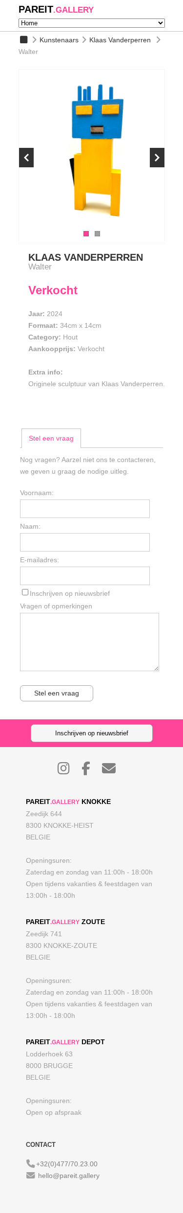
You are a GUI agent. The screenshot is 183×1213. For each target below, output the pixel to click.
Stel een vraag (51, 438)
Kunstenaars (59, 40)
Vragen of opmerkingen (56, 606)
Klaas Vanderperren (120, 40)
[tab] (51, 438)
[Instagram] (69, 771)
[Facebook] (90, 771)
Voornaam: (37, 493)
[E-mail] (113, 771)
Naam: (30, 526)
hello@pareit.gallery (69, 1175)
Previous (26, 157)
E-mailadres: (39, 560)
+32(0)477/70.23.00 (67, 1164)
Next (157, 157)
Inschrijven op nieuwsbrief (70, 593)
